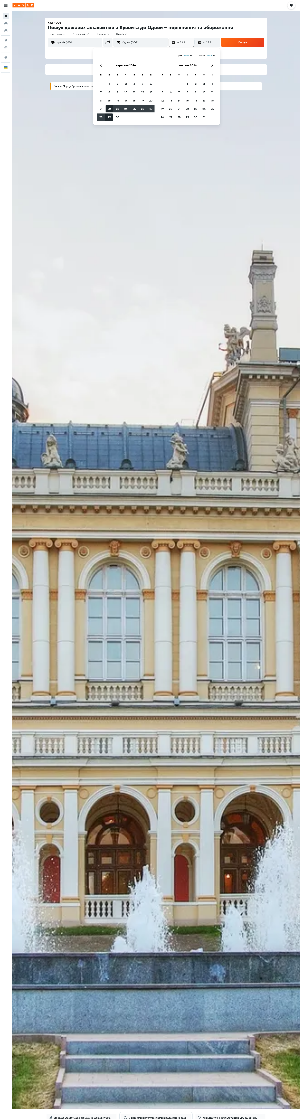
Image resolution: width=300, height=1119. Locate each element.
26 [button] (142, 109)
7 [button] (101, 92)
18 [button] (134, 100)
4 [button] (134, 84)
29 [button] (109, 117)
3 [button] (126, 84)
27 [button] (150, 109)
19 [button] (142, 100)
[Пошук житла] (5, 23)
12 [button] (142, 92)
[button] (6, 5)
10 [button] (125, 92)
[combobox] (57, 34)
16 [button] (117, 100)
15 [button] (109, 100)
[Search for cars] (5, 30)
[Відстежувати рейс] (5, 47)
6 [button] (151, 84)
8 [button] (109, 92)
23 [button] (117, 109)
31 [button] (204, 117)
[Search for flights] (5, 15)
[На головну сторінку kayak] (23, 5)
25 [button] (134, 109)
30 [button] (117, 117)
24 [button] (125, 109)
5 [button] (142, 84)
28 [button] (100, 117)
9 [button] (117, 92)
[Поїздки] (5, 57)
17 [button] (126, 100)
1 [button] (109, 84)
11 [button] (134, 92)
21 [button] (101, 109)
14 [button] (101, 100)
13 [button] (151, 92)
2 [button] (117, 84)
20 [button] (151, 100)
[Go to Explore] (5, 40)
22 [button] (109, 109)
